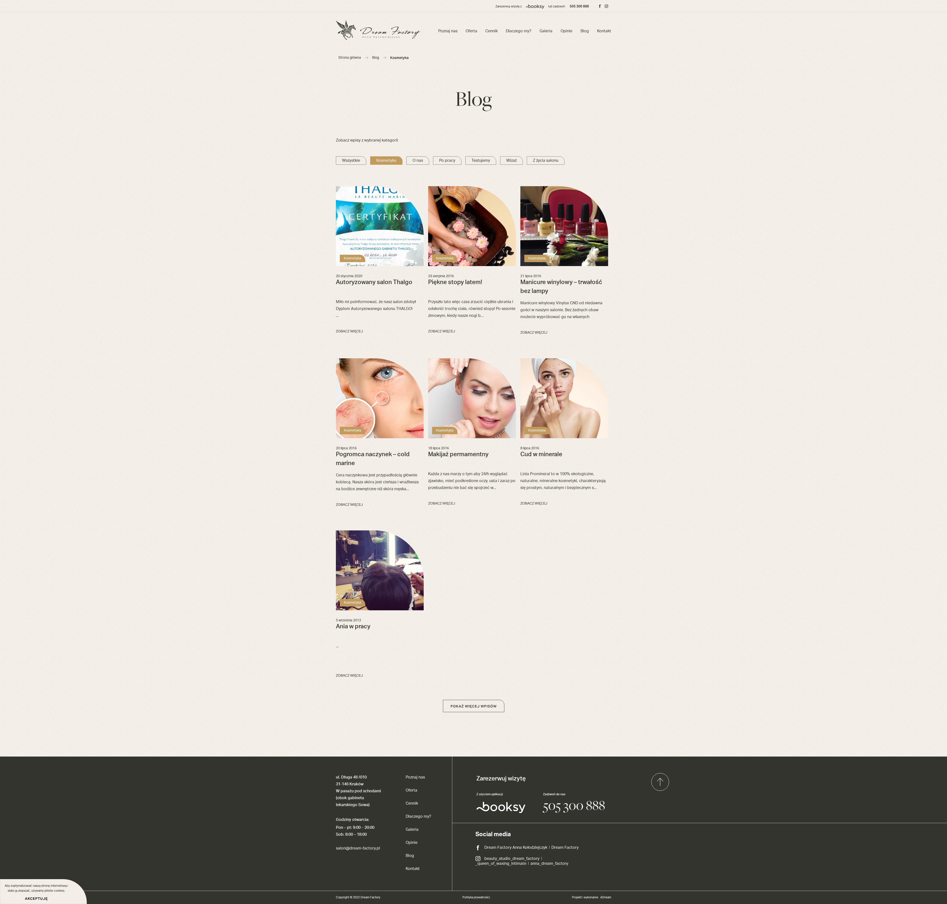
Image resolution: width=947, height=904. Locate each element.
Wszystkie (351, 161)
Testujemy (481, 161)
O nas (418, 161)
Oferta (471, 31)
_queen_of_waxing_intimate (500, 864)
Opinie (566, 31)
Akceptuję (36, 898)
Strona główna (349, 57)
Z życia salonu (545, 161)
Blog (585, 31)
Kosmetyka (386, 161)
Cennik (491, 31)
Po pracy (447, 161)
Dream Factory (565, 848)
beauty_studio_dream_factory (511, 859)
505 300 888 (579, 6)
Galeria (546, 31)
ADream (605, 897)
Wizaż (511, 161)
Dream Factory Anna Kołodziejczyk (515, 848)
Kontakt (604, 31)
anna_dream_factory (549, 864)
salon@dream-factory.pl (358, 848)
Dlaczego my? (518, 31)
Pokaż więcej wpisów (474, 706)
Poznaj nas (447, 31)
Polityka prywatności (476, 897)
